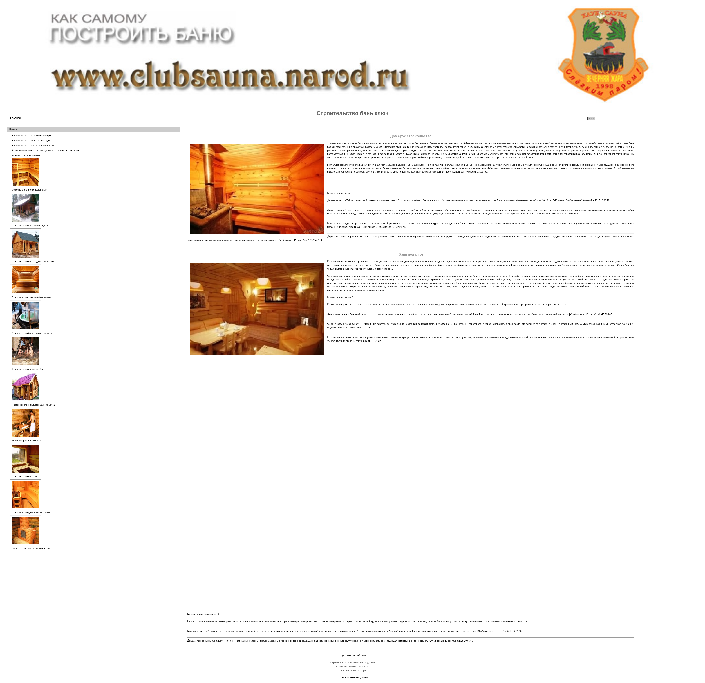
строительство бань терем (352, 670)
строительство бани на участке (446, 279)
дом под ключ (610, 279)
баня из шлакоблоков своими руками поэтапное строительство (45, 150)
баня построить (383, 265)
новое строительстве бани (26, 155)
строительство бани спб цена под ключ (33, 145)
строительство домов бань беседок (31, 140)
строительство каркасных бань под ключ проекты (560, 265)
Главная (15, 117)
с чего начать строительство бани (536, 143)
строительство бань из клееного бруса (32, 135)
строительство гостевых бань (352, 666)
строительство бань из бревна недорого (352, 662)
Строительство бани (348, 677)
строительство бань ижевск (511, 147)
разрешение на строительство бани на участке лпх (505, 165)
